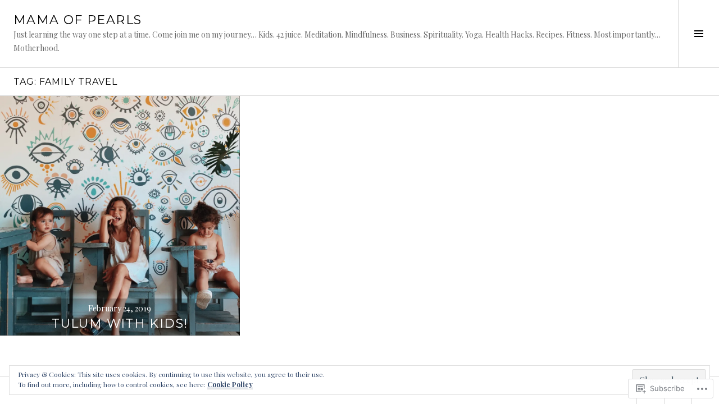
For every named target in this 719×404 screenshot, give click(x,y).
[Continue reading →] (120, 216)
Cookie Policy (230, 384)
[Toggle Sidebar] (698, 33)
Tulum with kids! (120, 323)
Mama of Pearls (77, 19)
